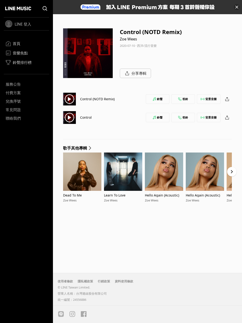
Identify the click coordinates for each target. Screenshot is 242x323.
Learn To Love (114, 195)
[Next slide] (232, 171)
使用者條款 (65, 281)
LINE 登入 (23, 24)
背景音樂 (211, 99)
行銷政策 (104, 281)
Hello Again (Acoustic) (162, 195)
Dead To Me (72, 195)
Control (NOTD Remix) (97, 99)
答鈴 (185, 99)
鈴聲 (160, 99)
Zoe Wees (128, 39)
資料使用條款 (124, 281)
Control (86, 117)
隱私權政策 (85, 281)
